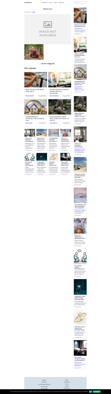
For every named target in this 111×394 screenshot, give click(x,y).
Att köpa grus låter (79, 179)
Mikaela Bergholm (30, 95)
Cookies (55, 2)
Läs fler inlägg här (48, 63)
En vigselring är (78, 332)
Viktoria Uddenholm (54, 95)
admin (33, 12)
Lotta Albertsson (53, 123)
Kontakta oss (61, 2)
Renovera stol (79, 28)
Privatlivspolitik (97, 391)
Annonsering (44, 2)
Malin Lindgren (29, 123)
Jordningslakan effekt (80, 210)
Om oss (50, 2)
